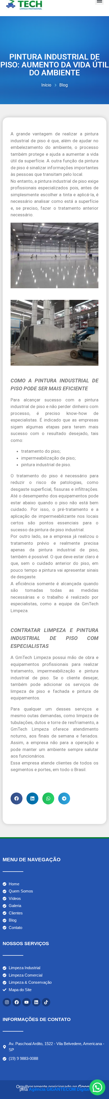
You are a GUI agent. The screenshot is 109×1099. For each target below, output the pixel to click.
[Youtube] (26, 1002)
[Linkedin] (36, 1002)
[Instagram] (7, 1002)
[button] (16, 798)
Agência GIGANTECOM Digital (59, 1089)
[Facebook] (16, 1002)
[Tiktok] (46, 1002)
